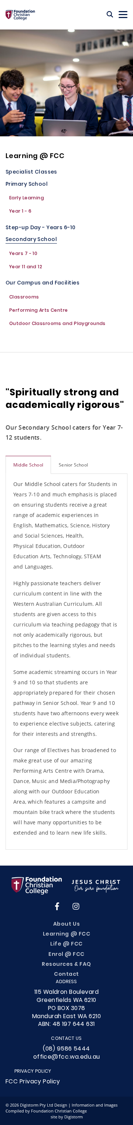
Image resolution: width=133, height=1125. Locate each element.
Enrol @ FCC (66, 954)
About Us (66, 924)
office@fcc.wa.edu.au (66, 1057)
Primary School (27, 184)
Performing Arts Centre (38, 311)
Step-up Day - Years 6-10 (41, 228)
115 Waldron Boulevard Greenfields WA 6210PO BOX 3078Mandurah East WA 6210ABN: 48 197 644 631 (66, 1008)
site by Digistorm (67, 1116)
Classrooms (24, 297)
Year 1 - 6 (20, 212)
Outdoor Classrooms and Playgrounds (57, 324)
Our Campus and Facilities (42, 283)
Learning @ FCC (35, 156)
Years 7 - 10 (23, 254)
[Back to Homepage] (20, 15)
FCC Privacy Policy (33, 1082)
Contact (66, 974)
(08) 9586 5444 (66, 1049)
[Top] (66, 885)
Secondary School (31, 240)
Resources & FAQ (66, 964)
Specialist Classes (31, 172)
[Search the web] (110, 14)
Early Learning (26, 198)
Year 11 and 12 (25, 267)
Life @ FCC (66, 944)
